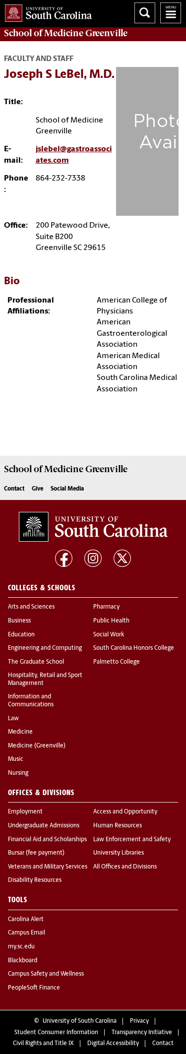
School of (65, 33)
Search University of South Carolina (144, 12)
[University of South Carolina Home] (46, 11)
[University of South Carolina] (93, 527)
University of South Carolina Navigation (170, 12)
